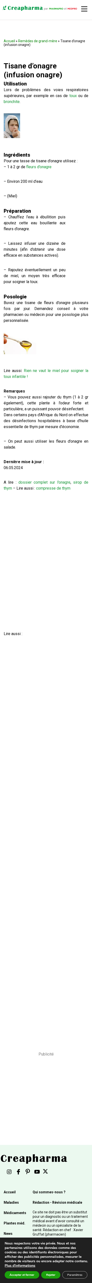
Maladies (11, 1202)
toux (73, 95)
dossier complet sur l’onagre (44, 482)
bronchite (12, 101)
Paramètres (74, 1275)
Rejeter (50, 1275)
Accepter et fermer (22, 1275)
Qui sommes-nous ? (49, 1192)
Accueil (9, 41)
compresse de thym (53, 488)
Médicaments (15, 1213)
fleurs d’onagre (39, 167)
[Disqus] (46, 561)
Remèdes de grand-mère (37, 41)
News (8, 1234)
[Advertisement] (44, 837)
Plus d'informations (20, 1265)
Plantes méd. (14, 1223)
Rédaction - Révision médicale (57, 1202)
